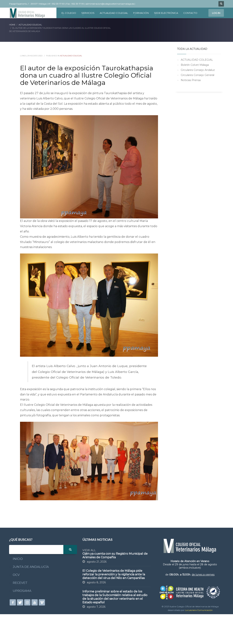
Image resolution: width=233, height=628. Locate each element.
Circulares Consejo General (197, 75)
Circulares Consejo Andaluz (198, 70)
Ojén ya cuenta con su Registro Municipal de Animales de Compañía (115, 555)
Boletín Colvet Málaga (195, 65)
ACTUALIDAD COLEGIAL (71, 56)
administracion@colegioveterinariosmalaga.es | (111, 3)
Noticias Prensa (191, 80)
